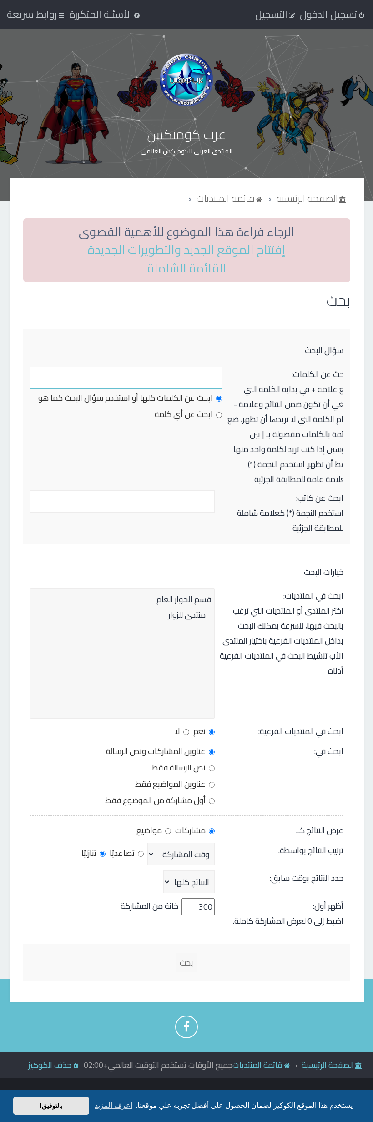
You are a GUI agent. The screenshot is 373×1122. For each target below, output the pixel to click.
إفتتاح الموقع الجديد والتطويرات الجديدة (186, 250)
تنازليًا (89, 852)
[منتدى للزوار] (123, 615)
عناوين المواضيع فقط (171, 783)
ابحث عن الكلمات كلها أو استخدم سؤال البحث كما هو (126, 397)
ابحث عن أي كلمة (185, 414)
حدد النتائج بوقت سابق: (306, 878)
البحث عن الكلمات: (321, 374)
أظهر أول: (328, 905)
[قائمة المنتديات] (186, 80)
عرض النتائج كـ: (319, 830)
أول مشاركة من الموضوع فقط (156, 800)
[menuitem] (105, 14)
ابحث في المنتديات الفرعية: (300, 731)
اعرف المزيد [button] (113, 1105)
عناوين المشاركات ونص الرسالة (156, 751)
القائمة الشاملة (186, 268)
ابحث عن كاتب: (319, 497)
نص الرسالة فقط (179, 767)
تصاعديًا (123, 852)
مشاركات (191, 830)
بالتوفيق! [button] (51, 1105)
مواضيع (150, 830)
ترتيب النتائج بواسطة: (310, 850)
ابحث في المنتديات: (313, 595)
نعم (200, 731)
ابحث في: (328, 751)
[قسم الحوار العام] (123, 599)
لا (178, 731)
